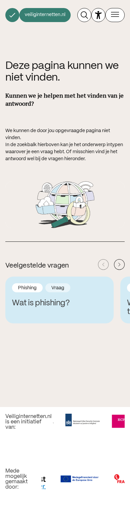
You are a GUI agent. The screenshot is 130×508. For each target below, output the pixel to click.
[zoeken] (84, 15)
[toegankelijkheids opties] (98, 15)
